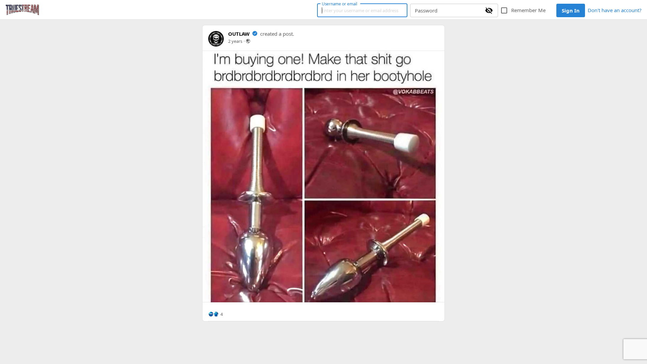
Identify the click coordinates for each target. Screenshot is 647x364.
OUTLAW (239, 33)
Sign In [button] (571, 10)
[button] (215, 314)
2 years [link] (235, 41)
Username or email (340, 3)
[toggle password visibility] (489, 10)
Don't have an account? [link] (615, 10)
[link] (22, 9)
